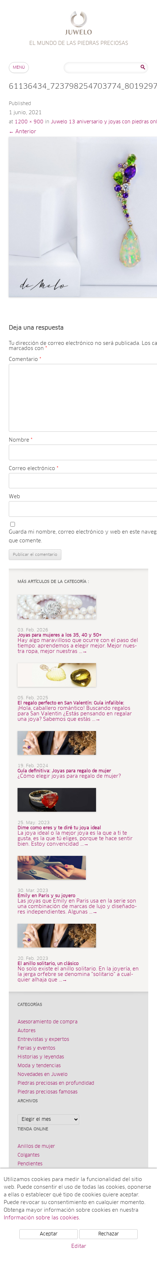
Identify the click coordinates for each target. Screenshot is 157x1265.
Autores (26, 1030)
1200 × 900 (29, 122)
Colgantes (28, 1155)
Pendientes (30, 1164)
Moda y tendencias (39, 1066)
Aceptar (49, 1234)
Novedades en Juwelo (43, 1074)
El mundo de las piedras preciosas (79, 24)
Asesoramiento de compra (47, 1022)
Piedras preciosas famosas (47, 1092)
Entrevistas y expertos (43, 1039)
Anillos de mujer (36, 1146)
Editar (78, 1246)
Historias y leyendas (41, 1057)
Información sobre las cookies (41, 1217)
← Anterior (22, 131)
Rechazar (108, 1234)
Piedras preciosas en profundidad (56, 1083)
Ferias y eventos (36, 1048)
